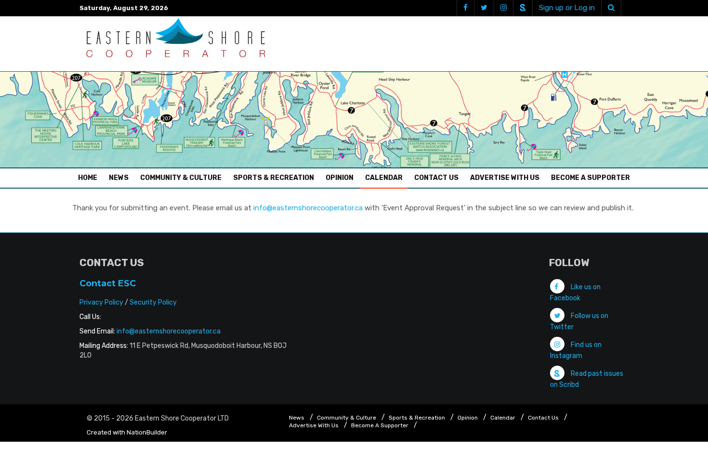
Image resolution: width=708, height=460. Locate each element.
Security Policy (153, 302)
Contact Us (436, 178)
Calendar (384, 178)
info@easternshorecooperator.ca (308, 208)
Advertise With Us (504, 178)
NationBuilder (147, 432)
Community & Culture (181, 178)
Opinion (340, 178)
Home (90, 177)
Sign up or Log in (567, 7)
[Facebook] (465, 8)
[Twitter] (484, 8)
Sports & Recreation (273, 178)
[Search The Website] (611, 8)
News (119, 178)
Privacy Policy (101, 302)
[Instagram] (503, 8)
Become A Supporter (590, 178)
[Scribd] (522, 8)
